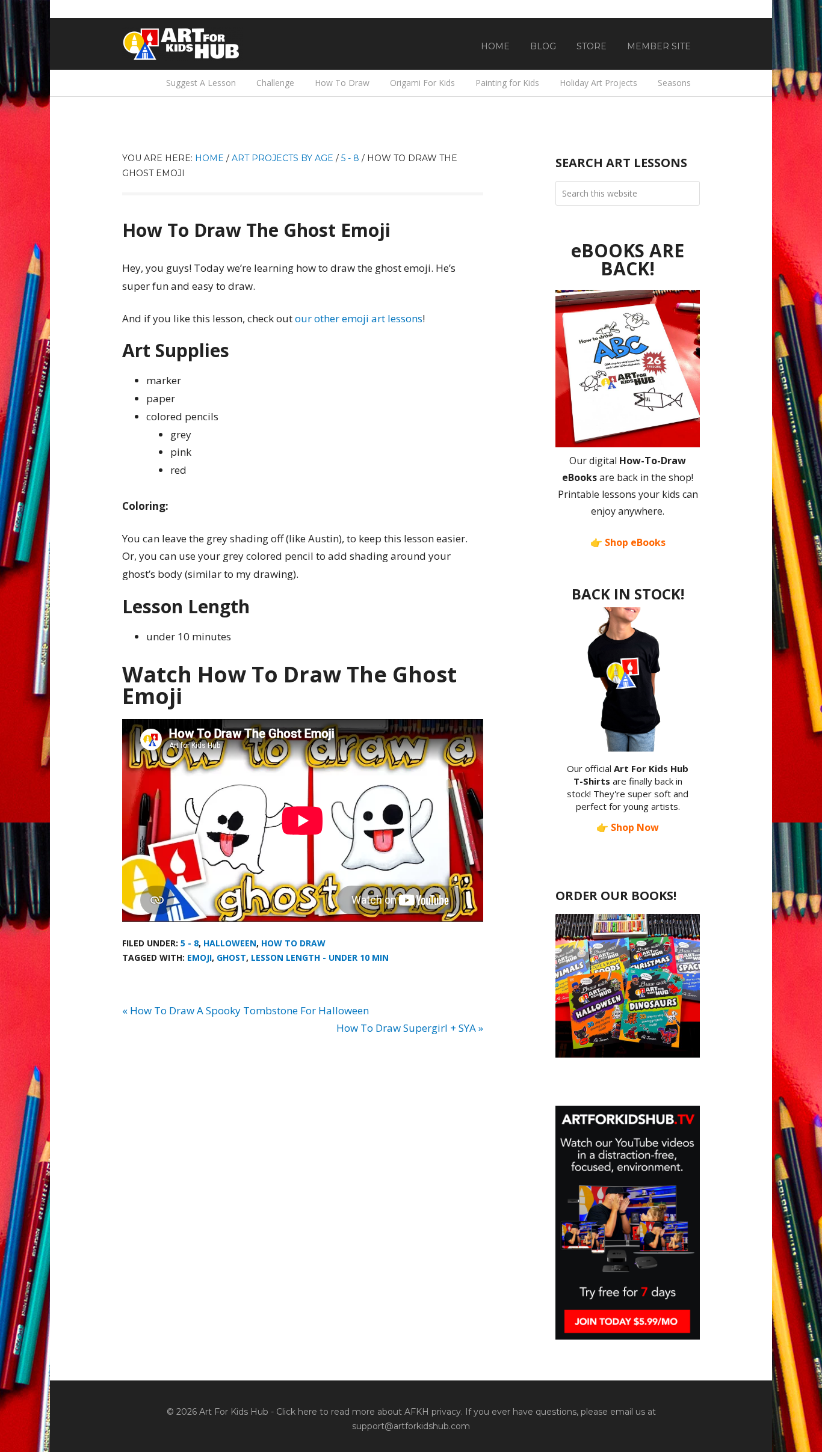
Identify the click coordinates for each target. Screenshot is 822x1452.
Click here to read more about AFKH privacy (368, 1411)
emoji (199, 957)
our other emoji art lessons (358, 318)
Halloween (229, 943)
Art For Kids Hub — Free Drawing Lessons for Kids (182, 44)
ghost (231, 957)
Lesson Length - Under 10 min (320, 957)
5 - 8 (190, 943)
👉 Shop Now (627, 827)
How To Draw (293, 943)
